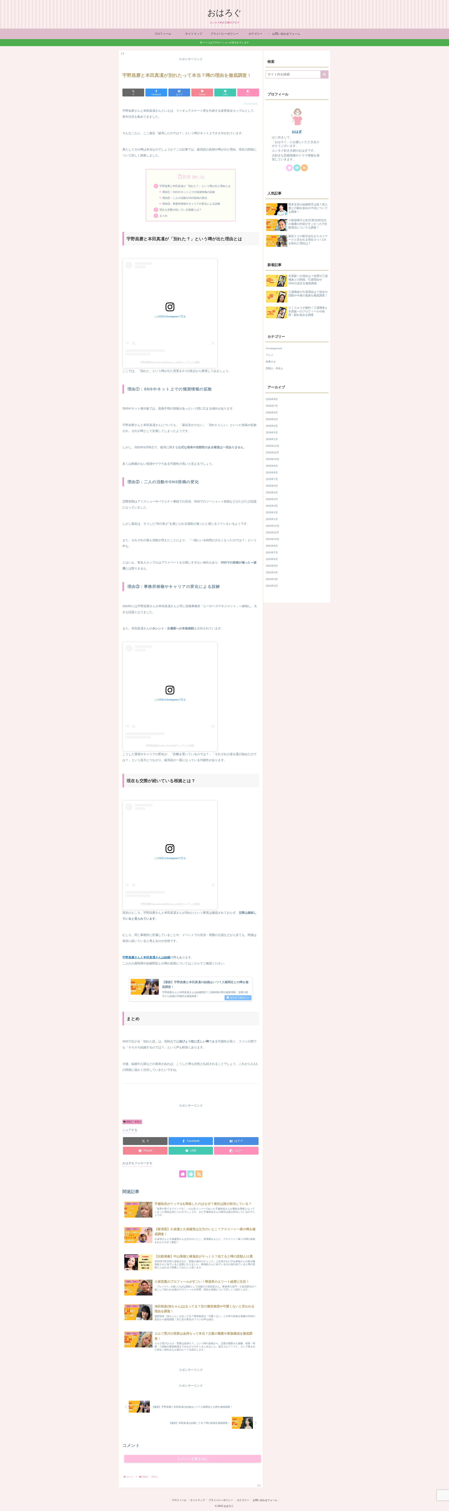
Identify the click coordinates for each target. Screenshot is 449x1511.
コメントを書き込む (192, 1459)
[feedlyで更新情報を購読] (190, 1173)
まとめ (163, 215)
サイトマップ (197, 1500)
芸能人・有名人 (133, 1121)
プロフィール (179, 1500)
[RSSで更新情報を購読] (198, 1173)
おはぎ (297, 131)
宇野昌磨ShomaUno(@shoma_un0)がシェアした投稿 (170, 362)
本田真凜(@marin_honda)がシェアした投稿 (170, 745)
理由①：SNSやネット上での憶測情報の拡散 (188, 191)
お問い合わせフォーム (265, 1500)
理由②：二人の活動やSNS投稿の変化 (184, 197)
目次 (186, 176)
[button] (248, 92)
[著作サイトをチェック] (182, 1173)
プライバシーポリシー (221, 1500)
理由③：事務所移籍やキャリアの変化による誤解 (191, 203)
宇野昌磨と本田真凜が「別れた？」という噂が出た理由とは (194, 185)
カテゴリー (243, 1500)
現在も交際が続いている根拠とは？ (180, 209)
